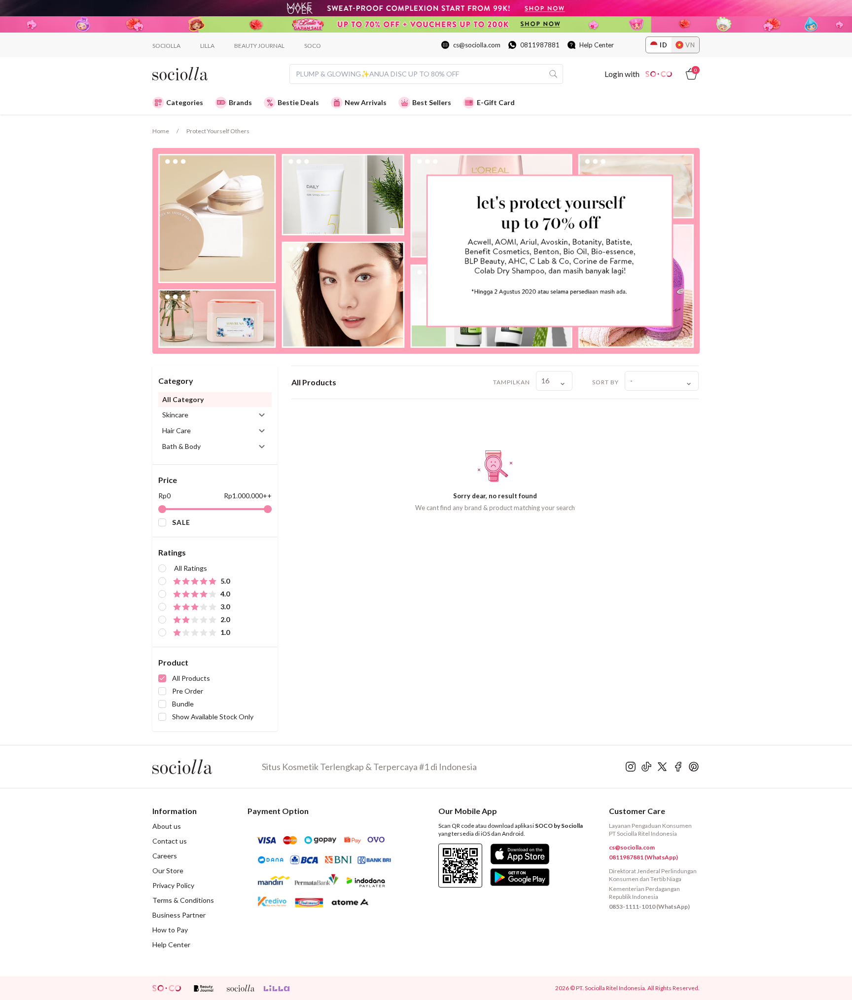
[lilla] (277, 988)
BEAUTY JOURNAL (259, 45)
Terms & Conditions (183, 900)
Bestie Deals (298, 102)
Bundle (183, 704)
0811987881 (540, 45)
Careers (164, 856)
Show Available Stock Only (212, 716)
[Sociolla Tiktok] (646, 767)
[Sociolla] (207, 766)
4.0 (225, 594)
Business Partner (179, 915)
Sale (181, 522)
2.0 (225, 619)
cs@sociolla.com (476, 45)
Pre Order (187, 691)
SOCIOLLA (166, 45)
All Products (191, 678)
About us (166, 826)
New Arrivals (366, 102)
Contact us (169, 841)
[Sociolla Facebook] (678, 767)
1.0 (225, 632)
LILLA (207, 45)
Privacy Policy (173, 885)
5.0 (225, 581)
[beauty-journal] (203, 988)
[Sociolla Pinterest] (694, 767)
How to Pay (170, 930)
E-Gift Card (496, 102)
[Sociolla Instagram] (631, 767)
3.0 (225, 606)
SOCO (312, 45)
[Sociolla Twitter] (662, 767)
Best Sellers (431, 102)
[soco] (166, 988)
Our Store (167, 870)
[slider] (162, 509)
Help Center (596, 45)
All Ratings (190, 568)
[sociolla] (240, 988)
